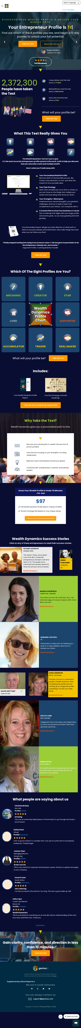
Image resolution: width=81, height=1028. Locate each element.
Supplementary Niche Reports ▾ (19, 982)
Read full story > (30, 571)
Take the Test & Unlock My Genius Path (40, 405)
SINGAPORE (8, 692)
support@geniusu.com (43, 999)
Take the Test (28, 44)
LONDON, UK (65, 564)
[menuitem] (18, 982)
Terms (54, 1006)
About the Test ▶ (51, 44)
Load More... (40, 925)
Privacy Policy (45, 1006)
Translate (70, 10)
